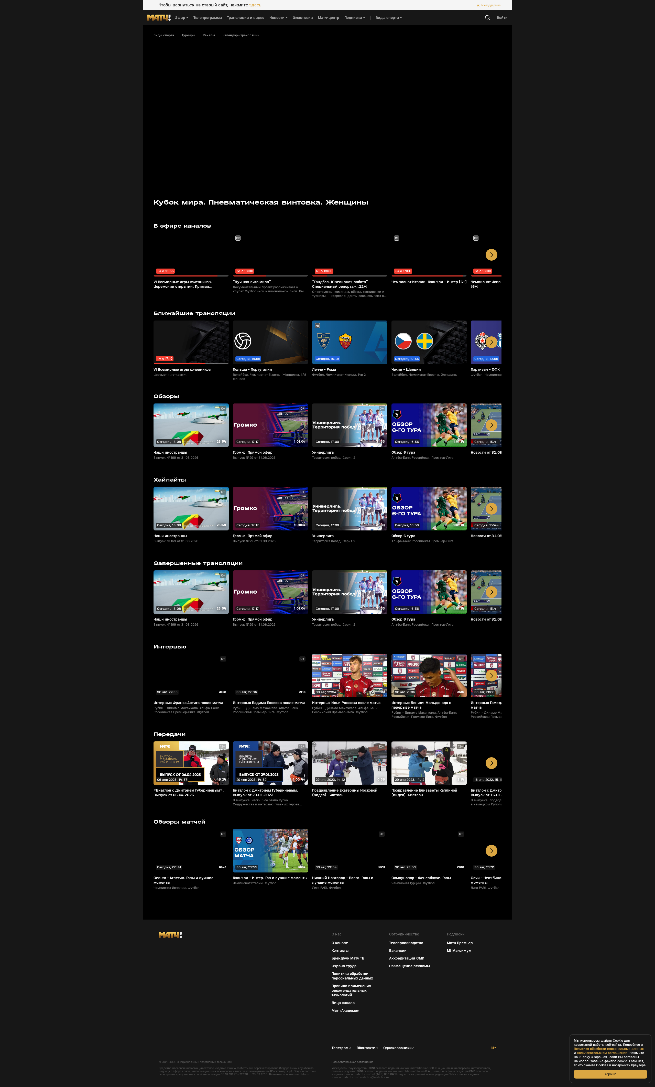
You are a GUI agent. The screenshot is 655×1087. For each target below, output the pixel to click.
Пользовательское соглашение (352, 1061)
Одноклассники (397, 1048)
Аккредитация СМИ (406, 958)
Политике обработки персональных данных (609, 1049)
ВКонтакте (366, 1048)
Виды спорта (164, 35)
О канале (340, 943)
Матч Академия (345, 1010)
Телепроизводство (406, 943)
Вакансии (398, 950)
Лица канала (343, 1002)
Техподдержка (490, 5)
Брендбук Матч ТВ (348, 958)
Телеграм (340, 1048)
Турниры (188, 35)
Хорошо (610, 1074)
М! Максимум (459, 950)
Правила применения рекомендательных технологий (351, 990)
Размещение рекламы (409, 966)
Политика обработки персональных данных (352, 976)
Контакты (340, 950)
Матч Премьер (460, 943)
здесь (255, 5)
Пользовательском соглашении (602, 1053)
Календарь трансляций (241, 35)
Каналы (209, 35)
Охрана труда (344, 966)
